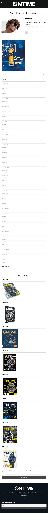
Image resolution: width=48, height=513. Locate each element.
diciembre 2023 (5, 165)
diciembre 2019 (5, 249)
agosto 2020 (5, 239)
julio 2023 (4, 178)
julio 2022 (4, 198)
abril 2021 (4, 221)
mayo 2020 (4, 246)
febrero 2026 (5, 98)
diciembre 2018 (5, 257)
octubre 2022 (5, 193)
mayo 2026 (4, 91)
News (30, 18)
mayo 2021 (4, 218)
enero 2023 (4, 190)
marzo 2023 (4, 188)
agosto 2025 (5, 114)
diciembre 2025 (5, 103)
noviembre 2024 (5, 137)
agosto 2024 (5, 144)
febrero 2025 (5, 129)
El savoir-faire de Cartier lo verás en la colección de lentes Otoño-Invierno (35, 22)
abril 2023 (4, 185)
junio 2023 (4, 180)
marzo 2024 (4, 157)
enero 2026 (4, 101)
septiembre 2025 (6, 111)
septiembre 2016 (5, 262)
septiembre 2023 (6, 172)
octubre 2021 (5, 211)
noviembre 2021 (5, 208)
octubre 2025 (5, 109)
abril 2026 (4, 93)
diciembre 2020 (5, 229)
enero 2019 (4, 254)
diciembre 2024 (5, 134)
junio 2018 (4, 259)
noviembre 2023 (5, 167)
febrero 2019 (5, 252)
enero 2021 (4, 226)
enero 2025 (4, 132)
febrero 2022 (5, 206)
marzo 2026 (4, 96)
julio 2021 (4, 216)
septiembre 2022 (6, 195)
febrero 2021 (5, 224)
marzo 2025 (4, 126)
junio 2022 (4, 201)
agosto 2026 (5, 83)
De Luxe (27, 18)
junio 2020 (4, 244)
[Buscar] (44, 75)
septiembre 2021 (5, 213)
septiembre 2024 (6, 142)
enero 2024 (4, 162)
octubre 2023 (5, 170)
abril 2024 (4, 155)
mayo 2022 (4, 203)
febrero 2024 (5, 160)
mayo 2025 (4, 121)
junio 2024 (4, 149)
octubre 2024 (5, 139)
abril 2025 (4, 124)
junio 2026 (4, 88)
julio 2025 (4, 116)
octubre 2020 (5, 234)
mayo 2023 (4, 183)
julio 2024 (4, 147)
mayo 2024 (4, 152)
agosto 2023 (5, 175)
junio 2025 (4, 119)
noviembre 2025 (5, 106)
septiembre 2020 (6, 236)
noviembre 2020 (5, 231)
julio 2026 (4, 86)
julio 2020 (4, 241)
